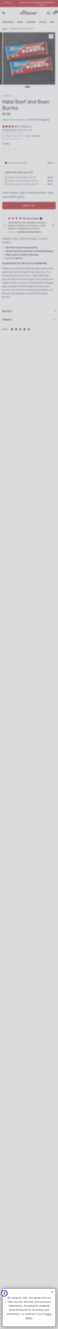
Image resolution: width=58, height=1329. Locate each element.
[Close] (52, 1292)
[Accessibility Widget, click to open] (4, 1293)
